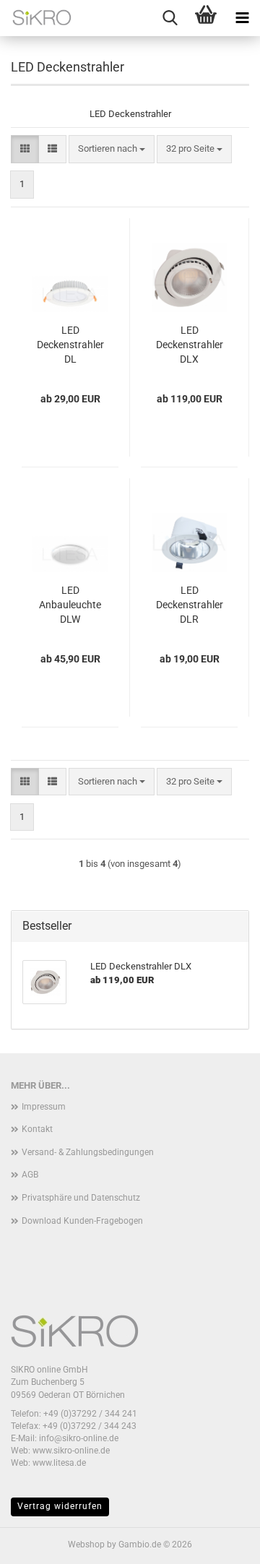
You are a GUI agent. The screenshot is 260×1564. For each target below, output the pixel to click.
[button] (25, 149)
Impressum (44, 1107)
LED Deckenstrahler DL (70, 344)
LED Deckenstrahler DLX (189, 344)
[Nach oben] (220, 1542)
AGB (30, 1175)
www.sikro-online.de (71, 1451)
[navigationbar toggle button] (242, 18)
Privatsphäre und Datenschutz (81, 1198)
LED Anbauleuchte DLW (70, 604)
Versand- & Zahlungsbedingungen (88, 1152)
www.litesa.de (59, 1463)
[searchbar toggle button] (170, 18)
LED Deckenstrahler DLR (189, 604)
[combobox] (112, 149)
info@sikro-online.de (78, 1438)
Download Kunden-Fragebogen (82, 1221)
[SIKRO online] (36, 18)
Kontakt (37, 1129)
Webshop (86, 1544)
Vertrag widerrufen (60, 1506)
